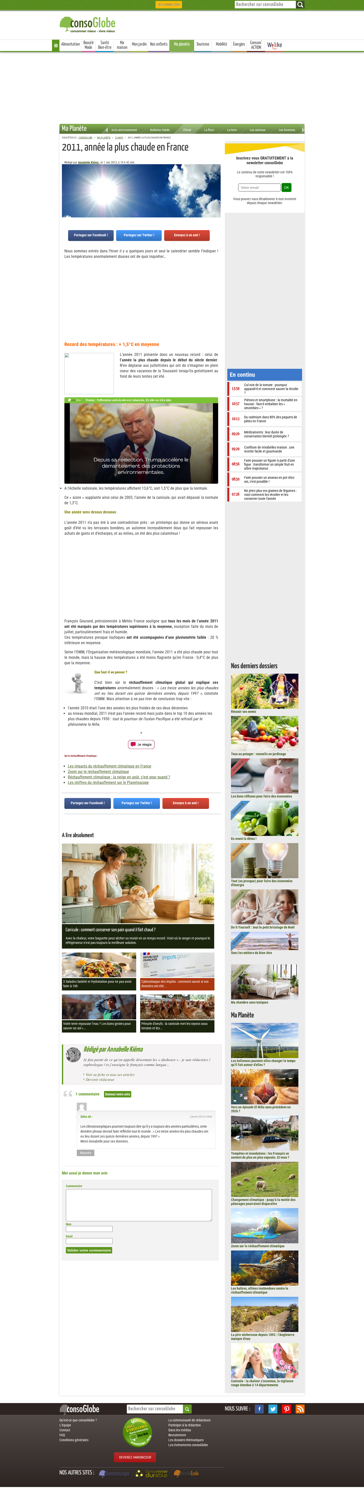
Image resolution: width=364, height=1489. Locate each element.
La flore (209, 130)
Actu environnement (124, 130)
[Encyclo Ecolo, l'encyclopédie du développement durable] (187, 1474)
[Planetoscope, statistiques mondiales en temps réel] (115, 1474)
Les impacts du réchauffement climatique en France (109, 766)
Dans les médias (179, 1430)
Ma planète (182, 44)
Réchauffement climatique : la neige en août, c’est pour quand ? (119, 777)
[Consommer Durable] (152, 1474)
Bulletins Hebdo (160, 130)
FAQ (62, 1435)
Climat (187, 130)
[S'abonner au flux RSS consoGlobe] (300, 1409)
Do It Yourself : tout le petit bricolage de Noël (263, 927)
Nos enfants (159, 44)
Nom (68, 1224)
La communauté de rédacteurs (189, 1420)
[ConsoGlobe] (87, 24)
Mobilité (221, 44)
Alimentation (70, 44)
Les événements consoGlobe (188, 1445)
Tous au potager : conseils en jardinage (258, 754)
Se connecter (169, 4)
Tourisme (202, 44)
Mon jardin (139, 44)
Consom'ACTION (256, 45)
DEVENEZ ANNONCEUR (135, 1457)
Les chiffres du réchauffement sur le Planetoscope (108, 782)
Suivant (65, 188)
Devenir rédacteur (100, 1079)
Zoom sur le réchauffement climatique (98, 771)
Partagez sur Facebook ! (91, 235)
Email (69, 1236)
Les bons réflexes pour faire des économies (261, 796)
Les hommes (287, 130)
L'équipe (65, 1425)
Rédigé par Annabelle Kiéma (112, 1049)
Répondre (85, 1153)
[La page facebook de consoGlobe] (259, 1409)
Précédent (217, 188)
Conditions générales (73, 1440)
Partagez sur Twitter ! (139, 235)
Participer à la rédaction (184, 1425)
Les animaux (258, 130)
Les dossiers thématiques (186, 1440)
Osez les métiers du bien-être (251, 953)
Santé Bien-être (104, 45)
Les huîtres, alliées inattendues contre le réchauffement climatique (259, 1290)
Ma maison (122, 45)
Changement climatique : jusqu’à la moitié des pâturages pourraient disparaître (263, 1202)
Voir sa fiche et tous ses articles (110, 1074)
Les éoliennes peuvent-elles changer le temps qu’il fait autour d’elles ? (263, 1063)
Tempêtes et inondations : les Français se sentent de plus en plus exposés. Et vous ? (260, 1155)
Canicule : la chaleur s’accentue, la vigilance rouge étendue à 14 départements (262, 1383)
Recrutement (177, 1435)
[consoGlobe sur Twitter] (272, 1409)
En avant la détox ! (244, 839)
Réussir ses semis (243, 712)
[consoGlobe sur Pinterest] (286, 1409)
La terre (232, 130)
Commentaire (74, 1186)
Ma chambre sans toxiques (249, 1002)
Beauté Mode (88, 45)
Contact (64, 1430)
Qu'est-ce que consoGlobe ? (78, 1420)
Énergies (239, 44)
